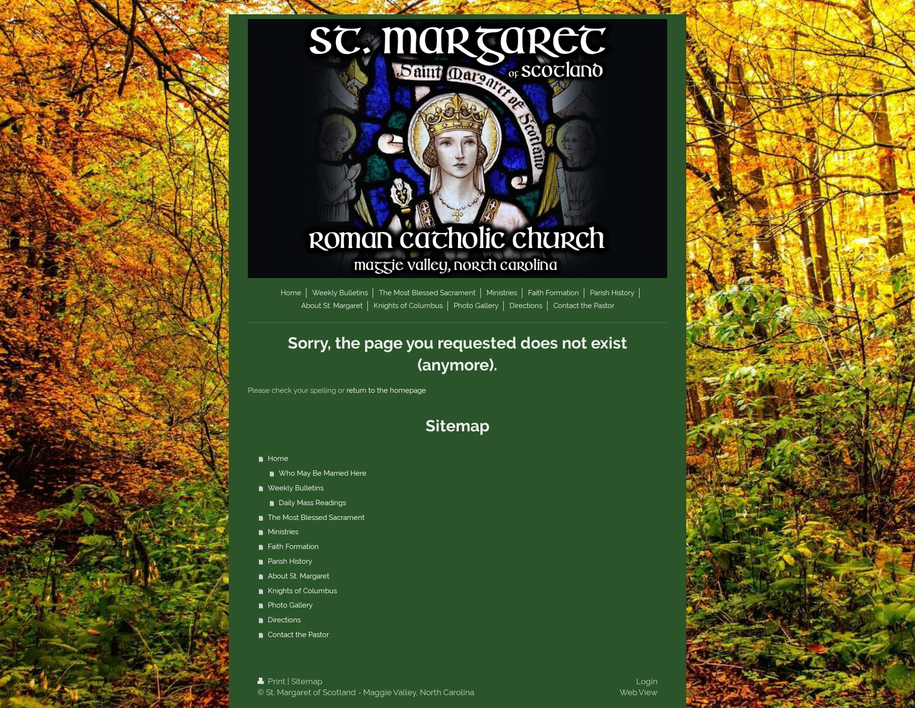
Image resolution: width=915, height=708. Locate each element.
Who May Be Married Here (322, 473)
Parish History (290, 561)
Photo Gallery (290, 605)
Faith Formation (293, 546)
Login (647, 681)
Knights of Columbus (302, 591)
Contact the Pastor (298, 634)
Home (278, 458)
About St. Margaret (298, 576)
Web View (639, 692)
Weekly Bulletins (296, 488)
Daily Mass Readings (312, 503)
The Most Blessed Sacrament (316, 517)
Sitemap (306, 681)
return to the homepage (386, 390)
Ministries (283, 532)
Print (276, 681)
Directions (284, 620)
